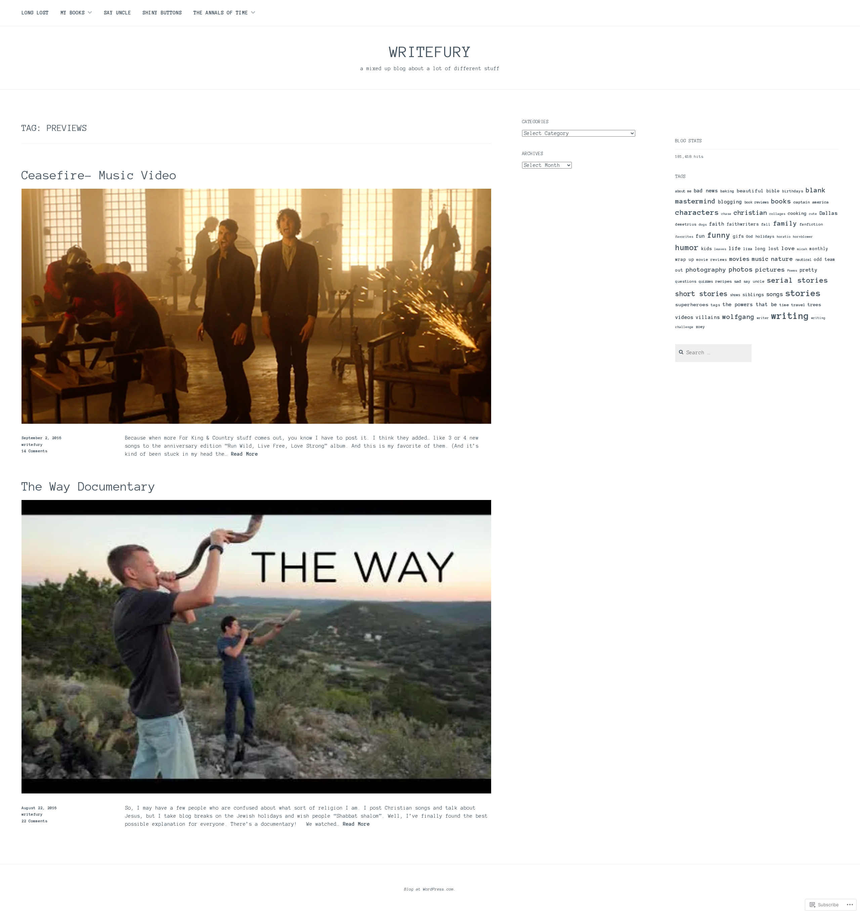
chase (726, 214)
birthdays (792, 191)
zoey (700, 327)
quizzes (706, 281)
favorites (684, 236)
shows (735, 295)
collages (777, 214)
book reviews (756, 202)
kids (706, 248)
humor (687, 247)
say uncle (754, 281)
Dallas (828, 213)
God (749, 236)
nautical (804, 260)
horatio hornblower (795, 236)
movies (739, 259)
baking (727, 191)
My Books (72, 12)
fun (700, 236)
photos (741, 269)
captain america (811, 202)
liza (747, 249)
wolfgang (738, 316)
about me (683, 191)
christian (750, 212)
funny (719, 235)
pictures (770, 269)
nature (782, 259)
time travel (792, 305)
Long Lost (35, 12)
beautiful (750, 190)
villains (708, 317)
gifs (738, 236)
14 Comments (34, 451)
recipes (723, 281)
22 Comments (34, 821)
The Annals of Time (221, 12)
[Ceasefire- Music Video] (256, 422)
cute (813, 214)
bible (773, 190)
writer (763, 318)
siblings (753, 294)
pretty (809, 270)
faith (716, 224)
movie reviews (711, 260)
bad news (706, 190)
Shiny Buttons (162, 12)
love (788, 248)
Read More (244, 454)
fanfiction (811, 224)
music (760, 259)
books (781, 201)
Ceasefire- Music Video (99, 175)
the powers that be (750, 304)
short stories (701, 294)
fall (766, 224)
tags (715, 305)
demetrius (685, 224)
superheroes (691, 304)
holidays (765, 236)
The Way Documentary (89, 486)
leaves (720, 249)
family (785, 223)
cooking (797, 213)
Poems (792, 270)
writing (790, 316)
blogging (730, 201)
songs (774, 294)
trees (814, 304)
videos (684, 317)
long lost (767, 248)
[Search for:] (713, 353)
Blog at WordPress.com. (430, 889)
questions (685, 281)
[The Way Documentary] (256, 791)
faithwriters (743, 224)
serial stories (797, 280)
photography (706, 269)
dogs (703, 224)
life (735, 248)
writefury (430, 51)
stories (803, 293)
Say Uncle (117, 12)
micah (802, 249)
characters (697, 212)
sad (737, 281)
